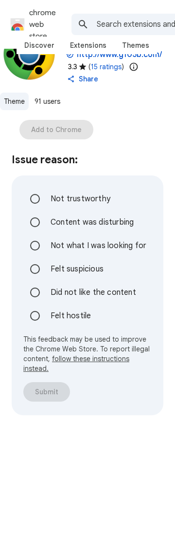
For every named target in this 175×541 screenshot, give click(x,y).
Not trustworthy (80, 199)
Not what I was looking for (98, 246)
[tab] (39, 45)
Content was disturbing (92, 222)
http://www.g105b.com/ (119, 54)
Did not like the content (93, 292)
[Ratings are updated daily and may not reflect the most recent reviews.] (133, 67)
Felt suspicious (77, 269)
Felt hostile (71, 316)
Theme (14, 101)
